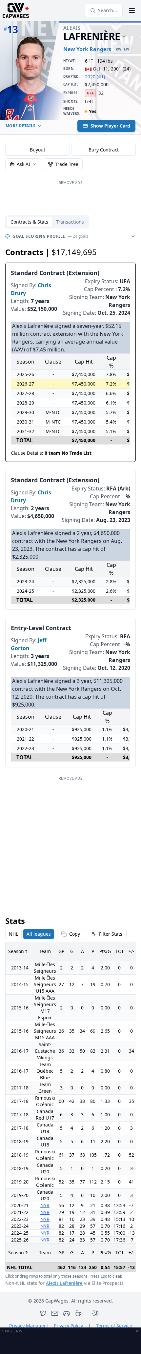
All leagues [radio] (39, 934)
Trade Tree (66, 164)
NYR (45, 1205)
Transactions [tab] (70, 222)
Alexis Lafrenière (64, 1283)
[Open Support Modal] (78, 1313)
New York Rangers (87, 49)
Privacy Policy (68, 1326)
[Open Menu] (131, 10)
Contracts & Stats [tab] (29, 222)
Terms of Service (114, 1326)
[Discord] (66, 1313)
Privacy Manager (29, 1326)
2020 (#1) (95, 76)
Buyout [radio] (37, 150)
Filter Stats (110, 934)
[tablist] (47, 222)
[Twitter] (43, 1313)
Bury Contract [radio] (104, 150)
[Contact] (54, 1313)
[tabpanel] (70, 759)
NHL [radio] (13, 934)
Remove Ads (70, 182)
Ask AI (23, 164)
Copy (74, 934)
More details (21, 126)
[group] (70, 150)
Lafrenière (91, 36)
